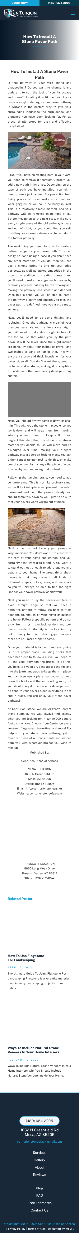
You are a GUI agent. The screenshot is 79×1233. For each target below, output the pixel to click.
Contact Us (39, 1210)
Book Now (20, 2)
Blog (39, 1188)
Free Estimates (40, 1203)
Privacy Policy (15, 1228)
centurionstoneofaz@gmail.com (39, 1141)
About (39, 1167)
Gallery (39, 1160)
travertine (43, 728)
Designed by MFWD (61, 1228)
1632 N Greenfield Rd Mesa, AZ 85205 (40, 1132)
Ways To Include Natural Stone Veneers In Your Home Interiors (33, 1050)
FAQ (39, 1195)
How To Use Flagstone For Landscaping (26, 958)
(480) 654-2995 (59, 2)
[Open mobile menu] (73, 13)
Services (39, 1153)
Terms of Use (37, 1228)
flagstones (28, 728)
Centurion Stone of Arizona (39, 760)
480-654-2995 (44, 783)
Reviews (39, 1175)
